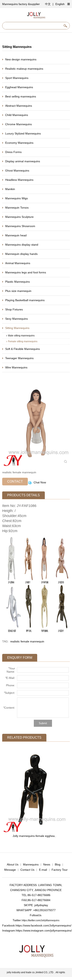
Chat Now (39, 482)
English (60, 4)
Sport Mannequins (16, 78)
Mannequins (31, 864)
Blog (57, 864)
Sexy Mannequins (16, 318)
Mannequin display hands (21, 253)
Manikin (10, 189)
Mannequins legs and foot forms (25, 272)
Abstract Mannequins (18, 105)
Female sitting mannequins (22, 341)
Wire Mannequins (16, 367)
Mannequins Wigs (16, 198)
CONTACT (15, 481)
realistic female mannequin (27, 641)
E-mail (43, 869)
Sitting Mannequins (17, 328)
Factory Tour (60, 869)
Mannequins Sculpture (19, 216)
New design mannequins (20, 59)
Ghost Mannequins (17, 170)
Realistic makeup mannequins (24, 68)
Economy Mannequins (19, 142)
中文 (48, 4)
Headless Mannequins (19, 179)
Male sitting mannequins (21, 335)
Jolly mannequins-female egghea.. (34, 835)
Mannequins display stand (21, 244)
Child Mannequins (16, 115)
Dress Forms (13, 152)
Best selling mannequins (20, 96)
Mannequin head (16, 235)
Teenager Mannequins (19, 358)
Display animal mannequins (22, 161)
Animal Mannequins (17, 263)
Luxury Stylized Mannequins (23, 133)
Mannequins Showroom (20, 226)
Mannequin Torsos (17, 207)
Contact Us (27, 869)
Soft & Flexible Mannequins (22, 348)
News (46, 864)
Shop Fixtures (14, 309)
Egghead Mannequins (19, 87)
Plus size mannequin (18, 291)
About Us (12, 864)
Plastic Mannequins (17, 281)
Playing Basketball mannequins (25, 300)
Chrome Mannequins (18, 124)
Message (10, 869)
